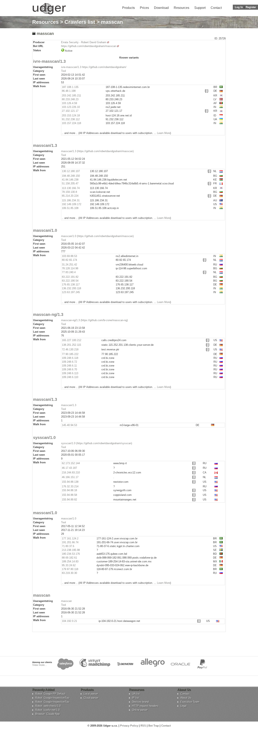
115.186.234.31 (71, 200)
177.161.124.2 (70, 538)
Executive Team (189, 701)
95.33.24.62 (69, 565)
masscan (66, 601)
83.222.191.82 (70, 276)
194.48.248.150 (71, 175)
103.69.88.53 (69, 256)
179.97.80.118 (70, 569)
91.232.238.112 (71, 119)
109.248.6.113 (70, 373)
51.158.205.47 (70, 183)
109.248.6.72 (69, 361)
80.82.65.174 (69, 259)
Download (161, 7)
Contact (216, 7)
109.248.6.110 (70, 377)
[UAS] (49, 14)
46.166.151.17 (70, 477)
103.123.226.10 (71, 107)
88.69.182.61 (69, 557)
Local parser (91, 693)
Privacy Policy (129, 725)
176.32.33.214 (70, 486)
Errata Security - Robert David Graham (83, 42)
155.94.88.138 (70, 481)
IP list (135, 697)
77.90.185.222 (70, 354)
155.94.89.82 (69, 499)
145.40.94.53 (69, 425)
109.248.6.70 (69, 369)
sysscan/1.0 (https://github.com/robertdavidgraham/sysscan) (96, 443)
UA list (136, 693)
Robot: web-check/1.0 (48, 705)
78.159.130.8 (69, 191)
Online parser (140, 709)
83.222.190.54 (70, 280)
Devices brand (140, 701)
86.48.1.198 (69, 90)
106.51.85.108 (70, 208)
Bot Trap (153, 725)
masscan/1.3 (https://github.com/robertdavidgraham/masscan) (97, 151)
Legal (183, 705)
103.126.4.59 (69, 103)
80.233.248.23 (70, 99)
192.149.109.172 (71, 204)
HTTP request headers (145, 705)
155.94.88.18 (69, 490)
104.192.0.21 (69, 620)
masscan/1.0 (68, 518)
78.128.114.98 (70, 268)
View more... (39, 664)
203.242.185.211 (71, 95)
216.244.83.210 (71, 472)
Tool (63, 70)
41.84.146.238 (70, 179)
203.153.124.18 (71, 115)
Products (128, 7)
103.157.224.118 (71, 123)
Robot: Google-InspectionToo (52, 697)
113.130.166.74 (71, 188)
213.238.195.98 (71, 549)
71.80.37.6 (68, 546)
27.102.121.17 (70, 110)
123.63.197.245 (71, 292)
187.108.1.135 (70, 87)
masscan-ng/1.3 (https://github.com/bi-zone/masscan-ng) (94, 320)
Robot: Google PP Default (50, 693)
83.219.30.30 (69, 572)
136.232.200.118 (71, 288)
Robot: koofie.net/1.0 (47, 709)
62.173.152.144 (71, 463)
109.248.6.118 (70, 357)
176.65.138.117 (71, 284)
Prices (144, 7)
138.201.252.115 (71, 344)
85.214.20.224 (70, 195)
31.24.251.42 (69, 264)
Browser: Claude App (47, 713)
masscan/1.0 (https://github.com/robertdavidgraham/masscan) (97, 236)
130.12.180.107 (71, 171)
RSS (143, 725)
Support (200, 7)
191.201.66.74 (70, 542)
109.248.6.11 (69, 365)
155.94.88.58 (69, 494)
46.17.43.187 (69, 467)
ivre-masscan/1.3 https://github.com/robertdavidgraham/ (93, 67)
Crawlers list (79, 22)
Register (251, 7)
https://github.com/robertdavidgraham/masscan (88, 46)
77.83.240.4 (69, 272)
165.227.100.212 (71, 340)
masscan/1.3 (68, 405)
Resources (181, 7)
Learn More (163, 133)
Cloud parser (91, 697)
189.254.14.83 (70, 561)
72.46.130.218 (70, 349)
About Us (185, 697)
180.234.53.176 (71, 553)
